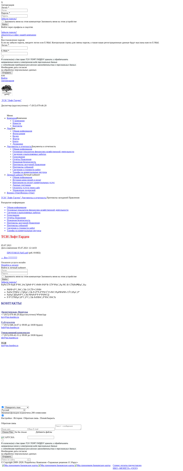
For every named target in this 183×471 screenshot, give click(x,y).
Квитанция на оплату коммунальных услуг (34, 182)
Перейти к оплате (9, 265)
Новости (17, 123)
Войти (4, 78)
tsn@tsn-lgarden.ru (9, 345)
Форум (16, 138)
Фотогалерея (19, 133)
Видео (16, 136)
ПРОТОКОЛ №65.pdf (17, 253)
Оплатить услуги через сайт (26, 187)
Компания (12, 118)
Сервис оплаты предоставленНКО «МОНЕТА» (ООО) (127, 467)
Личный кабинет (15, 175)
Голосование (19, 157)
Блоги (15, 141)
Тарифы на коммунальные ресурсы (30, 172)
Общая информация (22, 131)
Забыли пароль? (9, 18)
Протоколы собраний (23, 167)
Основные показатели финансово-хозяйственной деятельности (43, 151)
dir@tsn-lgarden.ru (9, 338)
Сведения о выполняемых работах (29, 154)
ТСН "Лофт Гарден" (11, 100)
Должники (18, 144)
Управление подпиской (24, 190)
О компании (19, 120)
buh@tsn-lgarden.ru (10, 327)
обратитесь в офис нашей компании (18, 35)
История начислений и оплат (27, 180)
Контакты (17, 126)
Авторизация (7, 80)
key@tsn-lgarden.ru (10, 317)
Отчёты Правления (22, 159)
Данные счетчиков (22, 185)
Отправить (6, 457)
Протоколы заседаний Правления (29, 164)
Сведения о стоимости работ (27, 169)
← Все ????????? (9, 257)
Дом (9, 128)
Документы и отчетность (19, 146)
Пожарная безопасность (24, 162)
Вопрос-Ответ (14, 193)
